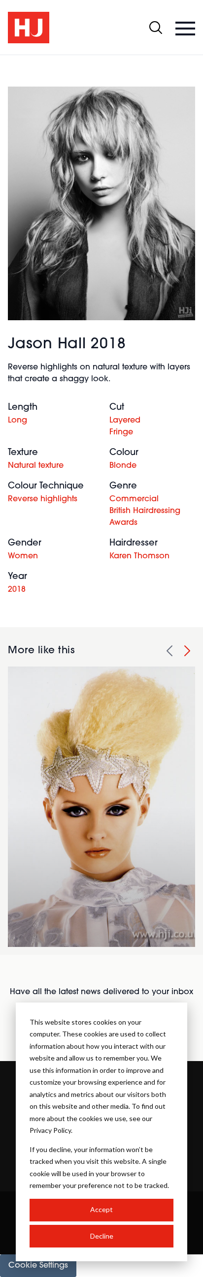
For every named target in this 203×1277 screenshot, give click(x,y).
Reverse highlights (42, 499)
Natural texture (36, 466)
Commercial (134, 499)
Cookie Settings (38, 1266)
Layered (124, 421)
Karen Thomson (139, 556)
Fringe (121, 432)
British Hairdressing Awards (144, 517)
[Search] (156, 27)
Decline (101, 1236)
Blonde (122, 466)
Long (17, 421)
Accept (101, 1209)
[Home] (28, 27)
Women (23, 556)
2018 (17, 590)
